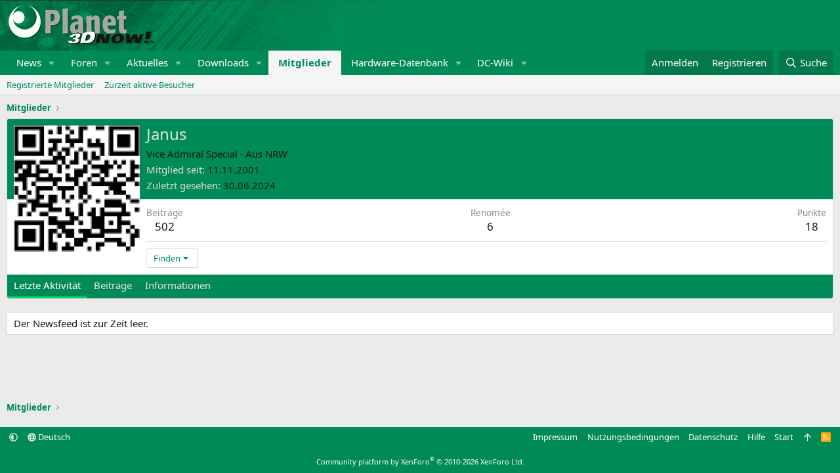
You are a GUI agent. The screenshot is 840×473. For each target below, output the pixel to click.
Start (783, 437)
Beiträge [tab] (113, 285)
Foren (84, 62)
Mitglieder (304, 62)
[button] (52, 63)
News (28, 62)
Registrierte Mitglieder (50, 85)
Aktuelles (147, 62)
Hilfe (756, 437)
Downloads (223, 62)
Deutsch (53, 437)
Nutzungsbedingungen (633, 437)
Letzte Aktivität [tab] (47, 285)
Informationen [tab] (178, 285)
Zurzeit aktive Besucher (149, 85)
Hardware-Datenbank (399, 62)
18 (811, 226)
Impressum (555, 437)
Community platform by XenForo (420, 461)
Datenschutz (713, 437)
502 (165, 226)
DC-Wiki (495, 62)
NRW (276, 153)
